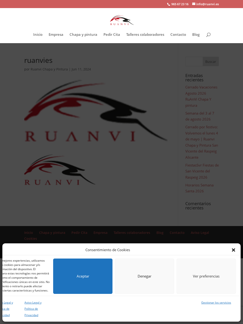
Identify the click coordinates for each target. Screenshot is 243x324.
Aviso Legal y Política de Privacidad (33, 309)
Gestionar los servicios (216, 303)
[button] (233, 250)
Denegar (144, 276)
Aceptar (83, 276)
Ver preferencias (206, 276)
